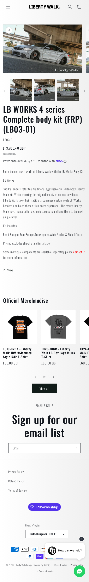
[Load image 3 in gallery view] (68, 90)
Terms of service (46, 571)
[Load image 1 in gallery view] (21, 90)
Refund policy (60, 565)
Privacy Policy (16, 471)
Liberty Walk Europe (23, 565)
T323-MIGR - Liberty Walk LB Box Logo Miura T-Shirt (58, 353)
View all (44, 388)
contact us (79, 252)
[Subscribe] (76, 448)
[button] (8, 6)
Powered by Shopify (42, 565)
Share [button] (10, 270)
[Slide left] (4, 91)
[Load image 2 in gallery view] (44, 90)
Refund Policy (16, 481)
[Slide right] (84, 91)
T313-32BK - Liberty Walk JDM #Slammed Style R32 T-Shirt (17, 353)
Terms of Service (17, 490)
